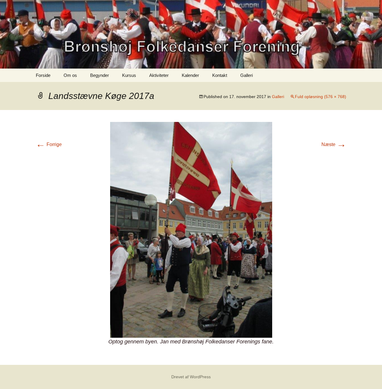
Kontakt (219, 75)
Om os (70, 75)
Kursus (129, 75)
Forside (43, 75)
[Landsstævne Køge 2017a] (191, 229)
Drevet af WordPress (191, 376)
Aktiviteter (159, 75)
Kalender (190, 75)
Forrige (49, 144)
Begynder (99, 75)
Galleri (246, 75)
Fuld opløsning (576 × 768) (320, 96)
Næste (333, 144)
